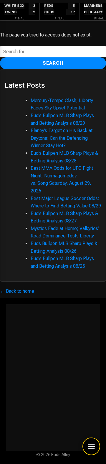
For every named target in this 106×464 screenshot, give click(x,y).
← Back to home (17, 291)
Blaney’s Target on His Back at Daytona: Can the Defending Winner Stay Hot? (61, 138)
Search (53, 63)
